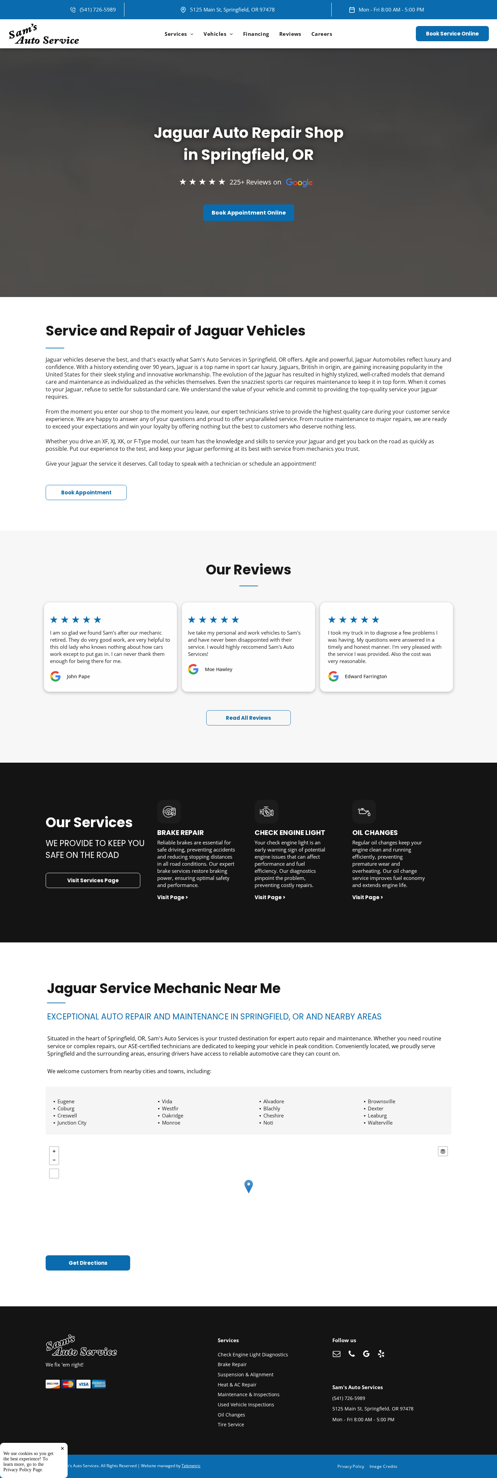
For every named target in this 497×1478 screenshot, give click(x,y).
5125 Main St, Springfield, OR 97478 (232, 9)
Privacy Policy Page (22, 1469)
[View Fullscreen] (54, 1173)
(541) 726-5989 (98, 9)
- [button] (54, 1160)
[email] (336, 1354)
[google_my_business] (366, 1354)
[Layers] (443, 1151)
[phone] (351, 1354)
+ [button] (54, 1151)
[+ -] (248, 1193)
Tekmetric (191, 1466)
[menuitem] (179, 34)
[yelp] (381, 1354)
